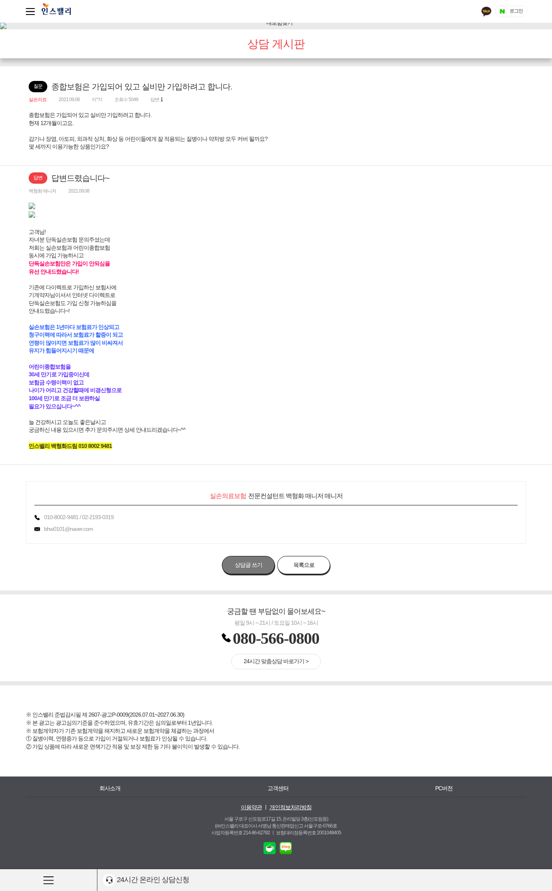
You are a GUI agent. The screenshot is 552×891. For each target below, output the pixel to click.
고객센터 (278, 788)
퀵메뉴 (32, 11)
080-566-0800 (276, 638)
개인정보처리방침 (291, 807)
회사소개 (109, 788)
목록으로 (303, 565)
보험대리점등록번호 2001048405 (308, 833)
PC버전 (444, 788)
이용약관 (251, 807)
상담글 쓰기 (248, 565)
